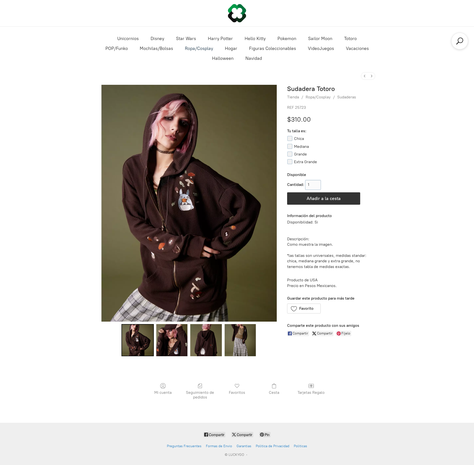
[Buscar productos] (459, 41)
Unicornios (128, 38)
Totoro (350, 38)
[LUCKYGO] (237, 13)
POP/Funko (116, 48)
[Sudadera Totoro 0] (137, 340)
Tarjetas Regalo (311, 392)
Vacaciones (357, 48)
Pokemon (286, 38)
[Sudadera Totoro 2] (206, 340)
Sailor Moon (320, 38)
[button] (304, 308)
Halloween (223, 58)
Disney (157, 38)
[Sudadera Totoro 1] (172, 340)
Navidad (253, 58)
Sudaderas (346, 97)
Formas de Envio (219, 446)
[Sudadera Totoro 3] (240, 340)
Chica (299, 138)
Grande (300, 154)
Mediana (301, 146)
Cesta (274, 392)
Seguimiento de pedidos (200, 394)
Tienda (293, 97)
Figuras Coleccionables (272, 48)
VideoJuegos (321, 48)
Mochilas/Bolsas (156, 48)
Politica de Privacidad (272, 446)
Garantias (244, 446)
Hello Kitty (255, 38)
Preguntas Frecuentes (184, 446)
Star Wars (186, 38)
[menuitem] (364, 76)
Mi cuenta (163, 392)
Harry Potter (220, 38)
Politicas (300, 446)
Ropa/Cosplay (199, 48)
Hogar (231, 48)
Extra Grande (305, 161)
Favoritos (237, 392)
